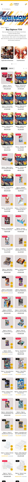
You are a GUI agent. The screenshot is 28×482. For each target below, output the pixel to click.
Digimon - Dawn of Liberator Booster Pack (7, 331)
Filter (4, 68)
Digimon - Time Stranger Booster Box (20, 351)
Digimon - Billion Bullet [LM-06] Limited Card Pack (21, 453)
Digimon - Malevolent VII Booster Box (7, 127)
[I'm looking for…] (2, 9)
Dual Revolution (21, 60)
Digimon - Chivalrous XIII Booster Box (20, 168)
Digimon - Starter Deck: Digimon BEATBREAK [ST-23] (21, 290)
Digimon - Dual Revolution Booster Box (21, 270)
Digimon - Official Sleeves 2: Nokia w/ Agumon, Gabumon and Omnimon (21, 208)
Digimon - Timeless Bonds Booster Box (7, 188)
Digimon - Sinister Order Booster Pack (7, 392)
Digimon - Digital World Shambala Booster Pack (20, 249)
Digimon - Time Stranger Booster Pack (7, 249)
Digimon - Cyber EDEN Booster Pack (21, 372)
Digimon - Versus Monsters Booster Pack (7, 372)
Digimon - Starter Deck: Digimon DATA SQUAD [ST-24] (7, 290)
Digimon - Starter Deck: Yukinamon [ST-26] (20, 86)
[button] (25, 52)
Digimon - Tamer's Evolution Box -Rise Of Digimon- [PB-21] (7, 474)
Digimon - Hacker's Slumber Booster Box (7, 453)
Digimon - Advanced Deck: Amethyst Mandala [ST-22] (7, 412)
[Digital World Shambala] (7, 52)
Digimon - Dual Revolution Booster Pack (7, 208)
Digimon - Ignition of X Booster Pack (21, 127)
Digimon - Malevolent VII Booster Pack (20, 106)
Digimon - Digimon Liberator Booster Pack (20, 412)
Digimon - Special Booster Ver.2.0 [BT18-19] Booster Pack (21, 433)
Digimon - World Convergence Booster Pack (7, 351)
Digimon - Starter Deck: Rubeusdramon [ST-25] (7, 106)
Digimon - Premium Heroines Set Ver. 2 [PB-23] (21, 229)
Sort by (11, 68)
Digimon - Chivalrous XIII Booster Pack (20, 147)
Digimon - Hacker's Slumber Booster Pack (21, 392)
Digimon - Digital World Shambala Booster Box (7, 270)
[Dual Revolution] (21, 52)
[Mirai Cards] (14, 4)
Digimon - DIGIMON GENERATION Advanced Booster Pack (20, 188)
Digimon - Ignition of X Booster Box (7, 147)
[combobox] (14, 9)
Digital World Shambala (7, 60)
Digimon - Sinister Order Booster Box (20, 474)
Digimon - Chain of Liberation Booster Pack (7, 433)
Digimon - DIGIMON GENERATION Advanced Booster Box (7, 310)
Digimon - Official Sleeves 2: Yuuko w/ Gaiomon (7, 229)
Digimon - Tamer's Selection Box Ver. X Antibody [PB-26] (7, 86)
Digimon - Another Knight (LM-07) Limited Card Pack (21, 310)
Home (2, 27)
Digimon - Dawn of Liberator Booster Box (21, 331)
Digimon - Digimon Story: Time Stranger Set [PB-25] (7, 168)
